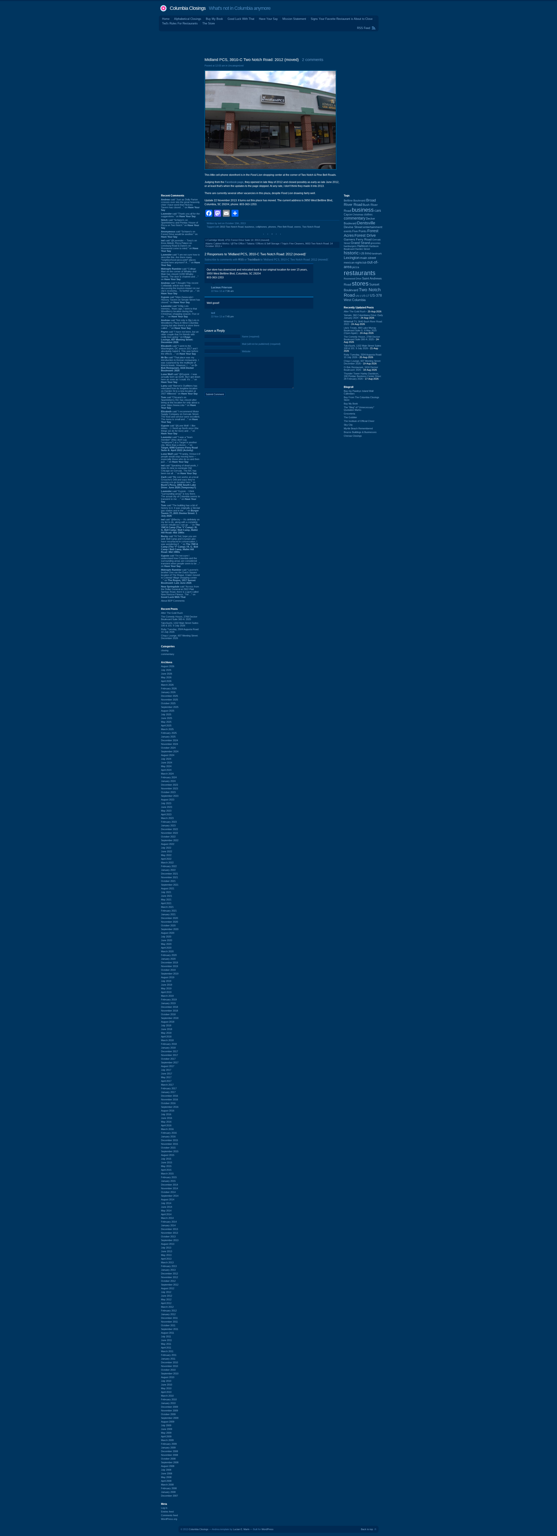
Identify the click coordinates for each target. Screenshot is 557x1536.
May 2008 (166, 1477)
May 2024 (166, 766)
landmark (377, 253)
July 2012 (166, 1292)
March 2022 (167, 862)
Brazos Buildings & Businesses (360, 432)
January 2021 (168, 914)
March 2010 (167, 1395)
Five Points (359, 231)
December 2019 (169, 962)
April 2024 (166, 770)
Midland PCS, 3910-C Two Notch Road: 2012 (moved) (252, 60)
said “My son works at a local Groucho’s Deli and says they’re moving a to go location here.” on (179, 482)
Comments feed (169, 1515)
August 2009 (167, 1421)
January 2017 (168, 1092)
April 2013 (166, 1258)
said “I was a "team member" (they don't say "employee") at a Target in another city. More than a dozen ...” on (179, 444)
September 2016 (169, 1107)
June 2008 (166, 1473)
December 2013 (169, 1229)
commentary (167, 654)
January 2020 (168, 958)
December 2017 (169, 1051)
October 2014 (168, 1192)
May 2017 (166, 1077)
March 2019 (167, 996)
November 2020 (169, 921)
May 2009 (166, 1432)
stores (297, 226)
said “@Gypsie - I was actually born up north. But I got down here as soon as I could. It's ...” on (180, 378)
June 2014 (166, 1207)
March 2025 (167, 729)
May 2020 (166, 944)
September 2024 (169, 751)
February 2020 (169, 955)
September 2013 (169, 1240)
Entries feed (167, 1511)
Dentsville (366, 223)
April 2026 (166, 681)
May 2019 (166, 988)
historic (351, 252)
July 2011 (166, 1336)
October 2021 (168, 881)
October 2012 (168, 1281)
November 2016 (169, 1099)
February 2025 (169, 733)
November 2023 (169, 788)
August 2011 (167, 1332)
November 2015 (169, 1144)
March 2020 (167, 951)
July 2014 (166, 1203)
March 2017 (167, 1084)
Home (165, 18)
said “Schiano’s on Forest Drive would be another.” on (179, 234)
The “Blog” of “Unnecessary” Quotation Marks (359, 408)
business (249, 226)
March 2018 (167, 1040)
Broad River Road (360, 202)
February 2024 (169, 777)
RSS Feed (363, 28)
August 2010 (167, 1377)
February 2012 (169, 1310)
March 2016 (167, 1129)
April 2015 (166, 1170)
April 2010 (166, 1392)
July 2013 (166, 1247)
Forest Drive (365, 235)
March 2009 (167, 1440)
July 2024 (166, 759)
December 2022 (169, 829)
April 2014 (166, 1214)
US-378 (376, 295)
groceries (376, 243)
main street (368, 258)
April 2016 (166, 1125)
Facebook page (234, 182)
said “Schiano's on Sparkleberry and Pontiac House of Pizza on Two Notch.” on (180, 224)
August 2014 (167, 1199)
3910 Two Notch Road (231, 226)
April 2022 (166, 859)
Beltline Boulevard (355, 200)
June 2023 (166, 807)
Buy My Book (214, 18)
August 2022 (167, 844)
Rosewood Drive (352, 278)
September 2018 (169, 1018)
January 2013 (168, 1270)
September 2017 (169, 1062)
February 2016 (169, 1133)
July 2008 (166, 1469)
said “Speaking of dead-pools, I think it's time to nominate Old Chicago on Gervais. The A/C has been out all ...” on (179, 469)
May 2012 (166, 1299)
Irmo (368, 253)
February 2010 (169, 1399)
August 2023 (167, 799)
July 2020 (166, 936)
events (348, 231)
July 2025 (166, 714)
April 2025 (166, 725)
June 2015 (166, 1162)
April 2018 (166, 1036)
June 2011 (166, 1340)
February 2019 (169, 999)
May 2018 (166, 1033)
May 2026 (166, 677)
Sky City (348, 424)
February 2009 (169, 1444)
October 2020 (168, 925)
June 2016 (166, 1118)
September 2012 (169, 1284)
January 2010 (168, 1403)
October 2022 (168, 836)
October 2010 (168, 1370)
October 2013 (168, 1236)
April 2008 (166, 1481)
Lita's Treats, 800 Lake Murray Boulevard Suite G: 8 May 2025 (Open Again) (360, 330)
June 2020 (166, 940)
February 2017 (169, 1088)
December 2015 (169, 1140)
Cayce (348, 214)
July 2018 (166, 1025)
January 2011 (168, 1358)
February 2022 (169, 866)
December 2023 (169, 784)
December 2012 (169, 1273)
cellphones (261, 226)
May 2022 (166, 855)
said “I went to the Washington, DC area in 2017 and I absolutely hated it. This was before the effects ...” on (179, 350)
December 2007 (169, 1495)
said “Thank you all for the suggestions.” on (180, 215)
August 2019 (167, 977)
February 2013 (169, 1266)
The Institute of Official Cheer (359, 421)
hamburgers (350, 246)
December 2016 (169, 1095)
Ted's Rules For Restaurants (180, 23)
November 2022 (169, 833)
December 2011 (169, 1318)
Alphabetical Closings (187, 18)
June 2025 (166, 718)
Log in (164, 1508)
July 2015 (166, 1158)
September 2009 (169, 1418)
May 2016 (166, 1121)
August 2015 (167, 1155)
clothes (368, 214)
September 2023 (169, 796)
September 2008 (169, 1462)
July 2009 (166, 1425)
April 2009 (166, 1436)
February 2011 (168, 1355)
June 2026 (166, 673)
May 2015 (166, 1166)
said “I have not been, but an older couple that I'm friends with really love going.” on (180, 336)
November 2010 (169, 1366)
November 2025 (169, 699)
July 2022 (166, 847)
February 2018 (169, 1044)
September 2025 (169, 707)
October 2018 (168, 1014)
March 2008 (167, 1484)
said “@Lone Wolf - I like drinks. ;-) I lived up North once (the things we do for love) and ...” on (179, 429)
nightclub (360, 262)
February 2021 (169, 910)
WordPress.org (169, 1519)
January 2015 (168, 1181)
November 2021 (169, 877)
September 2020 (169, 929)
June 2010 (166, 1384)
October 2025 (168, 703)
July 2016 (166, 1114)
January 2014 (168, 1225)
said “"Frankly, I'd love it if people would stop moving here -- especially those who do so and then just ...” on (180, 458)
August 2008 (167, 1466)
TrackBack (253, 259)
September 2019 (169, 973)
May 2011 (166, 1344)
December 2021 (169, 873)
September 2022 (169, 840)
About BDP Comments (173, 600)
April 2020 (166, 947)
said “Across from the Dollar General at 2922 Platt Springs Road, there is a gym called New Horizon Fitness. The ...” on (180, 591)
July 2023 (166, 803)
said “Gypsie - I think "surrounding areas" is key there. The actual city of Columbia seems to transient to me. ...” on (180, 496)
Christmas (357, 214)
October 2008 (168, 1458)
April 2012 (166, 1303)
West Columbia (355, 300)
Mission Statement (294, 18)
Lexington (351, 258)
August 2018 (167, 1021)
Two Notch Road (311, 226)
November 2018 (169, 1010)
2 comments (312, 60)
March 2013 (167, 1262)
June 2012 (166, 1295)
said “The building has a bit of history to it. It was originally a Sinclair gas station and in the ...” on (180, 510)
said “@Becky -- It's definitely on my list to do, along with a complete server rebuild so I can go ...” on (180, 526)
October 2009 (168, 1414)
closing (164, 650)
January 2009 (168, 1447)
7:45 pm (229, 316)
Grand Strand (360, 243)
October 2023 (168, 792)
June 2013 (166, 1251)
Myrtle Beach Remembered (358, 428)
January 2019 (168, 1003)
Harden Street (362, 249)
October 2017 (168, 1058)
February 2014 (169, 1221)
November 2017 (169, 1055)
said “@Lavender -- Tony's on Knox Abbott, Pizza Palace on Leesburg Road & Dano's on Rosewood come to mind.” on (179, 245)
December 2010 (169, 1362)
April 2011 (166, 1347)
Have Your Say (268, 18)
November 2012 (169, 1277)
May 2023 (166, 810)
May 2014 (166, 1210)
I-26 (361, 253)
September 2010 (169, 1373)
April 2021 (166, 903)
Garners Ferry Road (358, 239)
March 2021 (167, 907)
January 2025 (168, 736)
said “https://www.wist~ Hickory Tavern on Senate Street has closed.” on (180, 300)
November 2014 (169, 1188)
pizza (355, 267)
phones (272, 226)
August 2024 (167, 755)
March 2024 (167, 773)
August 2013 (167, 1244)
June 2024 (166, 762)
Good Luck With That (241, 18)
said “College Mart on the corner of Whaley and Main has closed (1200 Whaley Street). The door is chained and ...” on (179, 274)
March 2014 (167, 1218)
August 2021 (167, 888)
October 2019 (168, 970)
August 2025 (167, 710)
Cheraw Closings (353, 436)
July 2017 (166, 1070)
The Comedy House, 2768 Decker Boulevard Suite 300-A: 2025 (179, 618)
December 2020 (169, 918)
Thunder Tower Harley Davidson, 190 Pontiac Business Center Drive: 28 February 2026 (362, 376)
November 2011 (169, 1321)
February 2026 (169, 688)
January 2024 (168, 781)
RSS (241, 259)
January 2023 (168, 825)
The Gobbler (350, 417)
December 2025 (169, 696)
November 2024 (169, 744)
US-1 (358, 295)
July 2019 (166, 981)
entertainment (372, 227)
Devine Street (353, 227)
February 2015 (169, 1177)
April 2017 (166, 1081)
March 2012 (167, 1307)
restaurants (360, 272)
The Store (208, 23)
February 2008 (169, 1488)
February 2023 (169, 821)
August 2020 (167, 933)
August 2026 (167, 666)
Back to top (367, 1529)
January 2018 (168, 1047)
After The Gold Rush (172, 613)
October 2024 (168, 747)
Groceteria (349, 413)
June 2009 (166, 1429)
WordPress (267, 1529)
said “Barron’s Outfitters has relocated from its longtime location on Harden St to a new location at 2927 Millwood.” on (179, 389)
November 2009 (169, 1410)
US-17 (365, 295)
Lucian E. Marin (241, 1529)
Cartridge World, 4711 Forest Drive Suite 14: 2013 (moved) (238, 240)
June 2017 (166, 1073)
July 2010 (166, 1381)
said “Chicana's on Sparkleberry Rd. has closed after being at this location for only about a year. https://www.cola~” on (180, 402)
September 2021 (169, 884)
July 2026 (166, 670)
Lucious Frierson (221, 287)
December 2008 (169, 1451)
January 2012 (168, 1314)
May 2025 (166, 722)
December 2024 (169, 740)
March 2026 (167, 684)
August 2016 (167, 1110)
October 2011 (168, 1325)
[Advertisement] (278, 43)
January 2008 (168, 1492)
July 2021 (166, 892)
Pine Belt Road (285, 226)
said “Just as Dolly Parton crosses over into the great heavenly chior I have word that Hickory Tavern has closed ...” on (180, 204)
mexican (349, 262)
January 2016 (168, 1136)
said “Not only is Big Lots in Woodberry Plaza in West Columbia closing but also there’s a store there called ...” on (180, 324)
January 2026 (168, 692)
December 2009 (169, 1407)
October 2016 (168, 1103)
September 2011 (169, 1329)
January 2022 (168, 870)
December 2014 (169, 1184)
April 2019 (166, 992)
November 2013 (169, 1233)
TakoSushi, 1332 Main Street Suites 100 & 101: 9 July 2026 (179, 624)
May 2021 (166, 899)
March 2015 (167, 1173)
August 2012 (167, 1288)
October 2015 (168, 1147)
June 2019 (166, 984)
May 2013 (166, 1255)
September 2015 (169, 1151)
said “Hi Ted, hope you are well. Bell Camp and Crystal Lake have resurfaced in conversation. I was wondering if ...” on (179, 544)
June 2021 (166, 896)
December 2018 (169, 1007)
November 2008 (169, 1455)
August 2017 (167, 1066)
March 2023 (167, 818)
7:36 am (229, 291)
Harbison (362, 246)
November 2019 (169, 966)
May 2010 (166, 1388)
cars (377, 210)
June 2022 (166, 851)
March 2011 (167, 1351)
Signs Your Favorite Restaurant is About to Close (341, 18)
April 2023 (166, 814)
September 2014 (169, 1195)
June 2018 (166, 1029)
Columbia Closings (188, 8)
